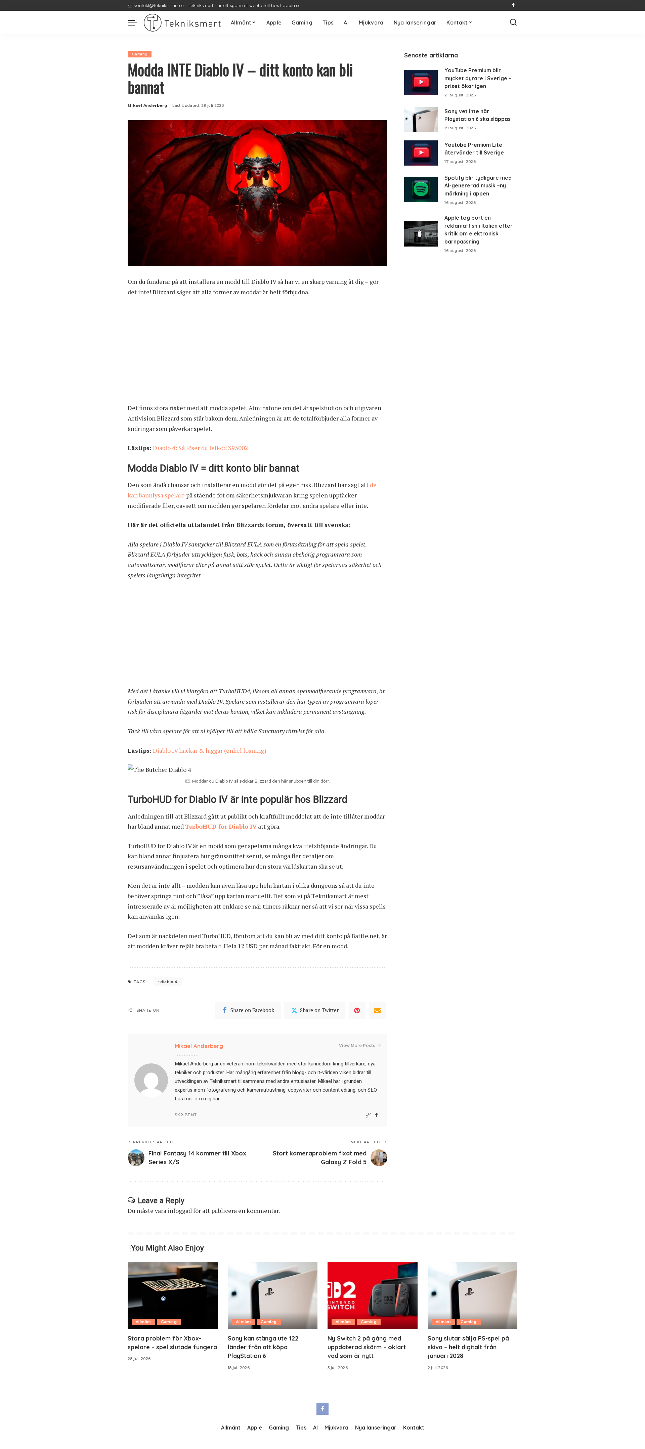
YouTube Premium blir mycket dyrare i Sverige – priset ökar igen (478, 78)
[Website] (368, 1115)
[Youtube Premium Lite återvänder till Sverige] (421, 153)
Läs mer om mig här (197, 1099)
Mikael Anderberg (147, 105)
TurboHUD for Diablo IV (221, 826)
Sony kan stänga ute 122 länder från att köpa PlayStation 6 (263, 1347)
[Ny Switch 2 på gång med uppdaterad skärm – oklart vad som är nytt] (373, 1295)
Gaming (139, 54)
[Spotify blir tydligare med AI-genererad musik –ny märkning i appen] (421, 189)
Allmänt (143, 1321)
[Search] (513, 22)
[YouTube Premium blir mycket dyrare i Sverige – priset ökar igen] (421, 82)
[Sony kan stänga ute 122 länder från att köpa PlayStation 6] (273, 1295)
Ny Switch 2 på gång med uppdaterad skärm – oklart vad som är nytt (367, 1347)
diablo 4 (168, 981)
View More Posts (357, 1045)
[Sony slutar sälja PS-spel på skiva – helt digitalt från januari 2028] (473, 1295)
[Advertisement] (257, 353)
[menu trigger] (136, 22)
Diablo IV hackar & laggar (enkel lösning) (209, 750)
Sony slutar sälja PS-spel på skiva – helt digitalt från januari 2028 (468, 1347)
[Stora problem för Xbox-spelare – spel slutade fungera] (173, 1295)
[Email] (377, 1010)
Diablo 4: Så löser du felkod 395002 (200, 448)
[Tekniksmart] (182, 22)
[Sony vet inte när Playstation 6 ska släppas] (421, 119)
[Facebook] (513, 5)
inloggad (180, 1210)
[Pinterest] (357, 1010)
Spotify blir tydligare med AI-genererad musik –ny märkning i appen (478, 185)
